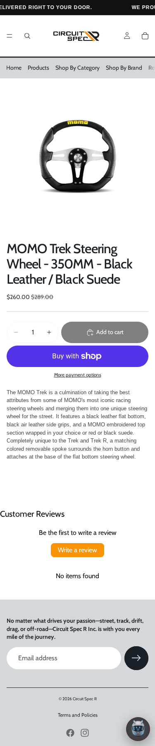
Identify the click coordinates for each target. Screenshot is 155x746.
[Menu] (9, 35)
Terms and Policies (78, 715)
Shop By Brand (124, 67)
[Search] (27, 36)
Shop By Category (77, 67)
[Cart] (145, 36)
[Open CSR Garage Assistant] (138, 729)
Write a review (77, 550)
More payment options (77, 375)
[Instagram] (85, 733)
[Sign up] (136, 658)
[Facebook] (70, 733)
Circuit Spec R (85, 698)
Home (13, 67)
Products (38, 67)
